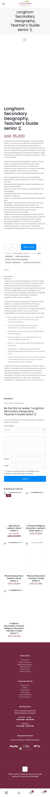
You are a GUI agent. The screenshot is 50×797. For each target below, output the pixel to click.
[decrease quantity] (7, 247)
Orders (25, 687)
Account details (25, 694)
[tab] (25, 276)
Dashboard (25, 685)
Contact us (25, 660)
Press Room (25, 669)
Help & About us (25, 662)
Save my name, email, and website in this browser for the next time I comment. (21, 472)
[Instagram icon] (24, 780)
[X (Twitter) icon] (29, 780)
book (39, 253)
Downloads (25, 690)
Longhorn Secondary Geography (16, 259)
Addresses (25, 692)
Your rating (9, 426)
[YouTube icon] (26, 780)
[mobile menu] (47, 4)
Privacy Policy (25, 671)
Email (7, 465)
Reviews (8, 279)
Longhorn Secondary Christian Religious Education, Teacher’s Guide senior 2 (14, 628)
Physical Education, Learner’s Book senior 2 (14, 578)
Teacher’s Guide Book (13, 263)
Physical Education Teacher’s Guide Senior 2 (36, 578)
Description (8, 276)
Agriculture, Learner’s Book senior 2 (14, 528)
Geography (18, 253)
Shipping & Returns (25, 664)
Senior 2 (27, 253)
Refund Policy (25, 667)
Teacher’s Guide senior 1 (31, 263)
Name (7, 459)
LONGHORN (9, 256)
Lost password (25, 697)
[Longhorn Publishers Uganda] (25, 4)
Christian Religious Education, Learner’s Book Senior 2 (36, 528)
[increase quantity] (17, 247)
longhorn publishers (22, 256)
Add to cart (28, 247)
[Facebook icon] (21, 780)
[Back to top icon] (25, 769)
